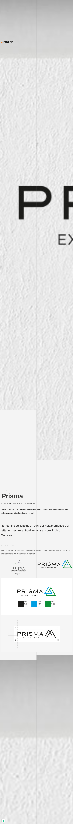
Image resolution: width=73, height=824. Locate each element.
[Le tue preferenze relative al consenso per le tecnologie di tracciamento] (3, 820)
